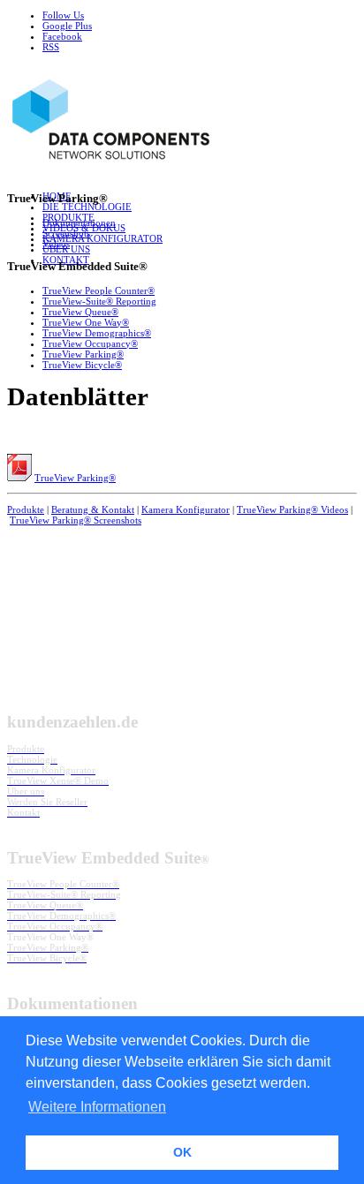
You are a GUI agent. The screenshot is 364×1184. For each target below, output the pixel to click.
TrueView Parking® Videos (292, 509)
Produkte (25, 509)
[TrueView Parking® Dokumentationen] (19, 477)
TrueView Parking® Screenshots (75, 520)
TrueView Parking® (75, 477)
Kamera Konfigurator (185, 509)
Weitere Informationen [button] (97, 1106)
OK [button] (182, 1152)
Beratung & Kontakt (92, 509)
